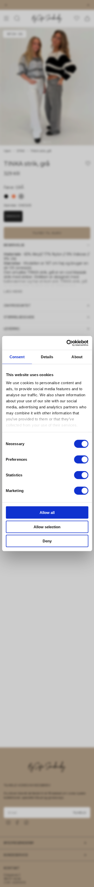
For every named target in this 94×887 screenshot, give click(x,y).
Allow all (47, 512)
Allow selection (47, 526)
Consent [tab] (17, 357)
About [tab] (76, 357)
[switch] (81, 459)
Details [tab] (47, 357)
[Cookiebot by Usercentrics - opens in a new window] (67, 343)
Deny (47, 541)
